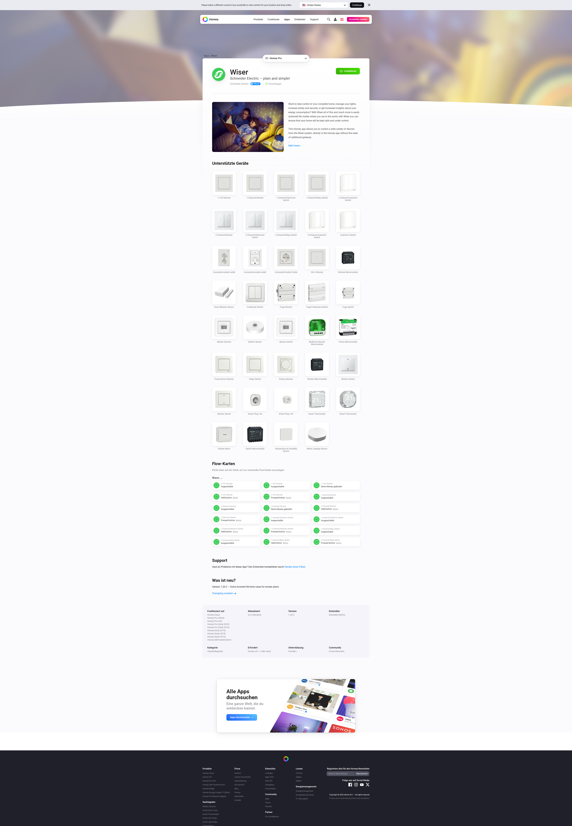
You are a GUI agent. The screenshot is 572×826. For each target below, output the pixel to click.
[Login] (335, 19)
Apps (287, 19)
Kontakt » (292, 651)
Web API (268, 781)
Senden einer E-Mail (295, 566)
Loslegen (269, 773)
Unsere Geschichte (242, 777)
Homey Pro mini (209, 781)
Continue (357, 5)
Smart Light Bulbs (210, 822)
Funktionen (273, 19)
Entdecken (299, 19)
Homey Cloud (208, 773)
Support (314, 19)
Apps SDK (269, 777)
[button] (324, 5)
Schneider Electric (337, 615)
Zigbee (299, 777)
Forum (268, 802)
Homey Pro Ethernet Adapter (214, 796)
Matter (298, 781)
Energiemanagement (304, 791)
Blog (236, 788)
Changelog (269, 785)
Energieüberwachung (305, 795)
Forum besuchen (336, 651)
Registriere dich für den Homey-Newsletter (348, 768)
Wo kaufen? (239, 785)
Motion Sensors (209, 806)
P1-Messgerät (302, 799)
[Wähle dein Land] (342, 19)
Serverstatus (270, 788)
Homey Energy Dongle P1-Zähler (216, 792)
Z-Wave (299, 773)
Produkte (258, 19)
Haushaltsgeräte (215, 651)
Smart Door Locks (210, 810)
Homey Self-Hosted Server (214, 785)
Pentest (268, 806)
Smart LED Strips (210, 818)
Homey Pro (207, 777)
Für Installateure (272, 816)
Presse (237, 792)
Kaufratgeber (209, 802)
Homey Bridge (208, 788)
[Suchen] (328, 19)
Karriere (237, 773)
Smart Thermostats (211, 814)
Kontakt (237, 800)
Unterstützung (240, 781)
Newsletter (239, 796)
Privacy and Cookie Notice (339, 798)
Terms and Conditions (360, 798)
